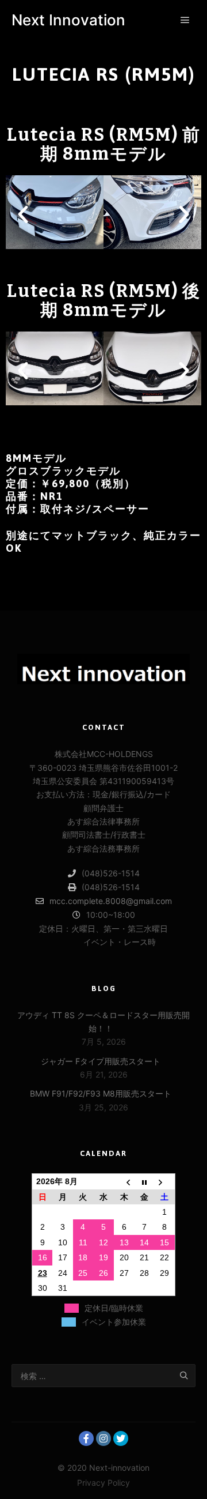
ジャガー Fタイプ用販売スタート (100, 1061)
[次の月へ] (165, 1181)
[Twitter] (120, 1438)
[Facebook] (86, 1438)
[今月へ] (144, 1181)
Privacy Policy (103, 1482)
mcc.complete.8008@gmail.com (110, 901)
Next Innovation (68, 20)
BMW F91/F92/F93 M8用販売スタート (100, 1093)
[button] (72, 260)
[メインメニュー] (185, 20)
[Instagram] (103, 1438)
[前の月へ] (124, 1181)
